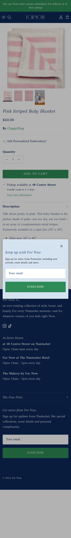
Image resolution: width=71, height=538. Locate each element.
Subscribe (35, 286)
